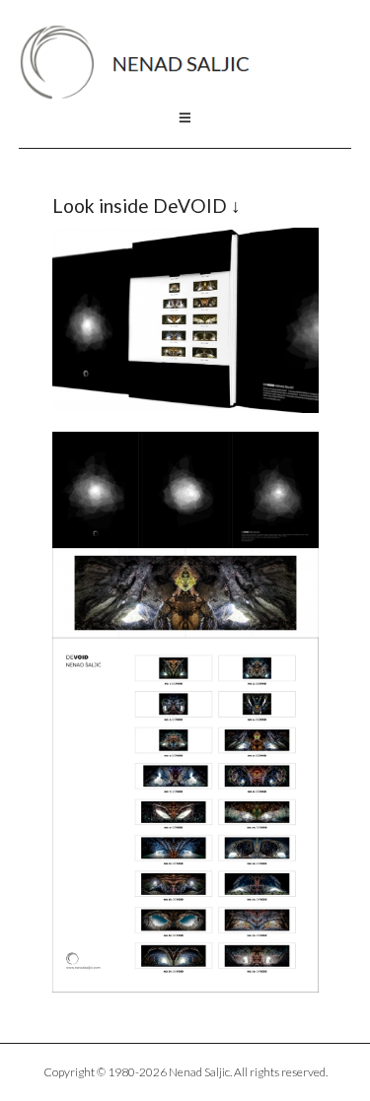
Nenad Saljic (144, 62)
